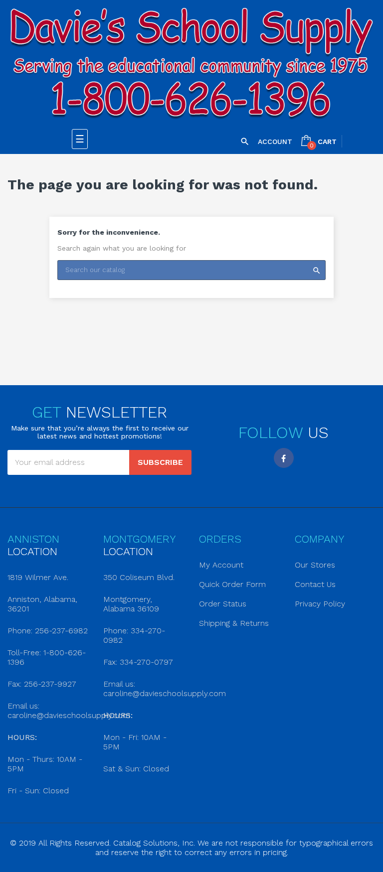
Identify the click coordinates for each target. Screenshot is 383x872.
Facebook (283, 457)
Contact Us (315, 584)
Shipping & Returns (234, 623)
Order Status (222, 603)
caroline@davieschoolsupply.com (68, 715)
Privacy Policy (320, 603)
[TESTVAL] (191, 64)
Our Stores (315, 565)
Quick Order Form (232, 584)
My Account (221, 565)
